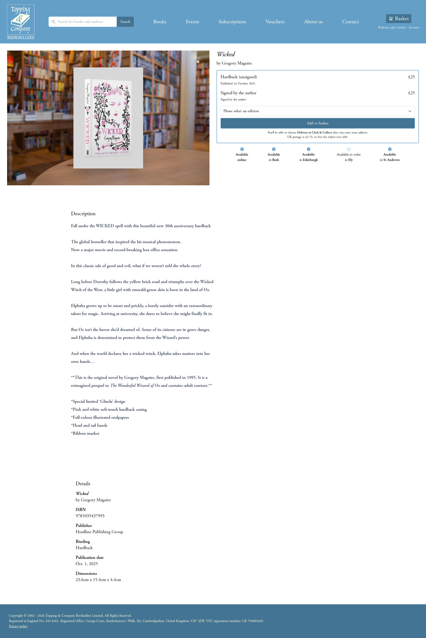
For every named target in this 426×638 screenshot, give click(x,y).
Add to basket (318, 123)
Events (192, 21)
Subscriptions (232, 21)
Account (414, 27)
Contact (350, 21)
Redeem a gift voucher (392, 27)
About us (313, 21)
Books (159, 21)
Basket (402, 18)
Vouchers (275, 21)
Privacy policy (18, 626)
